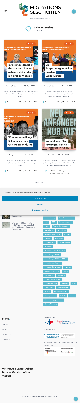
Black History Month (66, 218)
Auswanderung (50, 218)
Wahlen (72, 296)
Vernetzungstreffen (60, 292)
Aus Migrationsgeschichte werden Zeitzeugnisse (59, 70)
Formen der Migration (61, 226)
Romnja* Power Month (52, 279)
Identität (48, 238)
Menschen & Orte (31, 102)
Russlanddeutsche (51, 283)
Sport (74, 283)
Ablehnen (40, 204)
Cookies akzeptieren (40, 198)
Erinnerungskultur (65, 222)
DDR (53, 222)
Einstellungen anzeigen (40, 210)
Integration (59, 238)
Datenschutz (6, 334)
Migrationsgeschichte (52, 255)
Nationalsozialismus (52, 271)
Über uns (5, 325)
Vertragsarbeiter (50, 296)
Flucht (47, 226)
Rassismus (61, 275)
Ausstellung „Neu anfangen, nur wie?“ (57, 143)
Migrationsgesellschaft (53, 263)
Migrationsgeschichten (35, 396)
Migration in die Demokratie (55, 251)
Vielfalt (62, 296)
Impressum (6, 339)
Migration (48, 246)
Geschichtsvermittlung (15, 102)
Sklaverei (64, 283)
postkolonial (49, 275)
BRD (46, 222)
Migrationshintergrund (53, 267)
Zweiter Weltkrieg (51, 304)
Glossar (67, 234)
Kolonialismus (50, 242)
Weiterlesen (32, 75)
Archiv (4, 330)
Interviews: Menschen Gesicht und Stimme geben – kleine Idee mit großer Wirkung (20, 70)
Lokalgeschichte (64, 242)
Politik (65, 271)
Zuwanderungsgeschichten (54, 300)
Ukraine (47, 292)
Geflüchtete (62, 230)
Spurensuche (49, 287)
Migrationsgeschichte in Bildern (56, 259)
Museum (68, 267)
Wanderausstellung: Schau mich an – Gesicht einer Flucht (20, 141)
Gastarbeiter (49, 230)
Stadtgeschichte (63, 287)
